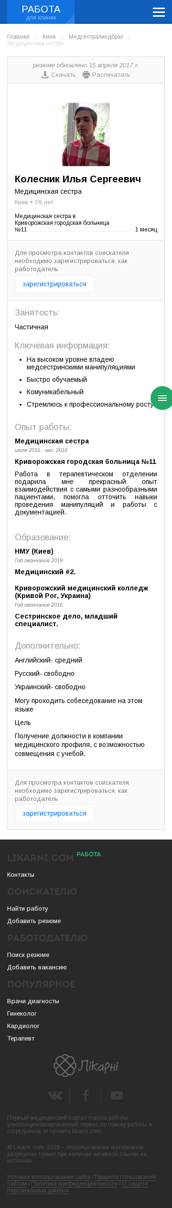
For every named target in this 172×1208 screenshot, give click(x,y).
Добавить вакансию (37, 967)
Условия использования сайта (48, 1177)
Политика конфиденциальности (74, 1183)
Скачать (63, 74)
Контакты (20, 874)
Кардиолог (23, 1025)
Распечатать (111, 74)
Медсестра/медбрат (96, 36)
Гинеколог (22, 1013)
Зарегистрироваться (54, 284)
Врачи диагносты (33, 1001)
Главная (18, 36)
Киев (49, 36)
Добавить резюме (34, 920)
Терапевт (20, 1038)
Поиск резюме (28, 954)
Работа (41, 9)
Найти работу (27, 908)
